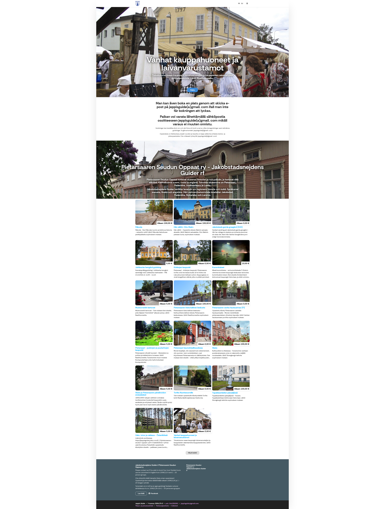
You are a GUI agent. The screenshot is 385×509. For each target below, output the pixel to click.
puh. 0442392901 (172, 503)
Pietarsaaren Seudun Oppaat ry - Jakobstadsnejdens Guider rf (196, 467)
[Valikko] (247, 3)
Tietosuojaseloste (162, 506)
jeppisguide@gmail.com (190, 503)
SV (242, 3)
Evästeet (174, 506)
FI (239, 3)
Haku (192, 90)
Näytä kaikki (192, 453)
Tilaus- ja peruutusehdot (144, 506)
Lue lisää (141, 493)
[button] (110, 52)
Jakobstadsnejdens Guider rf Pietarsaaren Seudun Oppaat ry (155, 466)
